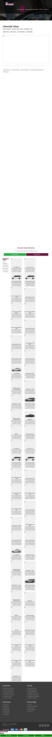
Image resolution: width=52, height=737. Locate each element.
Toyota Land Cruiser (32, 698)
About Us (30, 704)
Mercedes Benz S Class (33, 693)
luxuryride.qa (8, 724)
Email (44, 735)
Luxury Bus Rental (8, 698)
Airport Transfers (10, 130)
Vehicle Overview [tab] (7, 69)
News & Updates (31, 709)
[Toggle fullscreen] (5, 731)
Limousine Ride (9, 150)
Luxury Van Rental (8, 696)
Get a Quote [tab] (5, 71)
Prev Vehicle (7, 31)
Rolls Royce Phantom (32, 689)
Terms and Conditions (33, 706)
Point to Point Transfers (9, 689)
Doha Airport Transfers (9, 693)
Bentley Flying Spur (32, 691)
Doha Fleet (6, 704)
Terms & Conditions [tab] (25, 69)
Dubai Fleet (6, 706)
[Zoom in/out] (7, 731)
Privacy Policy (31, 708)
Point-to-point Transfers (11, 116)
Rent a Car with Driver (11, 142)
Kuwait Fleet (6, 714)
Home (18, 9)
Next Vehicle (28, 31)
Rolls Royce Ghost (32, 688)
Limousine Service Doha (9, 694)
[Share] (3, 731)
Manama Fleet (7, 711)
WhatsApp (26, 735)
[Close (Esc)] (1, 731)
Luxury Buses (8, 165)
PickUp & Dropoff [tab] (15, 69)
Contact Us (41, 9)
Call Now (9, 735)
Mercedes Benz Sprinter (33, 694)
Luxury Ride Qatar (7, 76)
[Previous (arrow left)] (1, 733)
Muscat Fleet (6, 712)
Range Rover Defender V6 (33, 696)
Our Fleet (22, 9)
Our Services (35, 9)
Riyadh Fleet (6, 708)
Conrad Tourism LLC (6, 725)
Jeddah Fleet (6, 709)
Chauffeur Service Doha (9, 688)
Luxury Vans (8, 158)
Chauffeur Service (28, 9)
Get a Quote (14, 31)
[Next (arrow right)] (3, 733)
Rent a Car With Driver (8, 691)
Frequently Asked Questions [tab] (37, 69)
